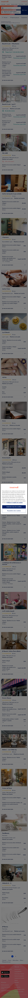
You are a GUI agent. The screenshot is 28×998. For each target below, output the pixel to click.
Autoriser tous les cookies (14, 506)
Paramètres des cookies (14, 510)
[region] (14, 499)
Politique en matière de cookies (15, 502)
